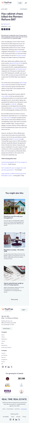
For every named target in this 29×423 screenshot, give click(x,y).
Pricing (3, 361)
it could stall (13, 104)
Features (3, 357)
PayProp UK (6, 24)
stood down (18, 51)
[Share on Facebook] (5, 29)
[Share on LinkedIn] (7, 29)
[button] (24, 309)
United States (24, 408)
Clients (3, 337)
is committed (15, 108)
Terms (12, 416)
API (2, 363)
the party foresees (21, 55)
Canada (3, 408)
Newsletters (4, 345)
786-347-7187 (5, 316)
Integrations (4, 359)
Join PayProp (4, 355)
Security (18, 416)
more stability (5, 96)
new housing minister (20, 69)
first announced (16, 139)
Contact (3, 353)
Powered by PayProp (6, 347)
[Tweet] (9, 29)
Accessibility (6, 416)
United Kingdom (10, 408)
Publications (4, 339)
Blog (2, 343)
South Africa (17, 408)
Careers (3, 341)
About (2, 334)
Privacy (24, 416)
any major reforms (6, 117)
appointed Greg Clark (15, 63)
